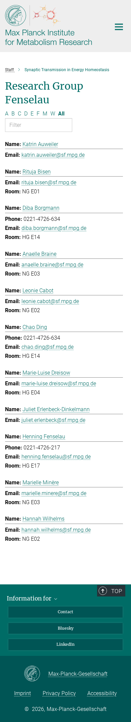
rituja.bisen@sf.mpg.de (48, 182)
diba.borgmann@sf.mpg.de (53, 228)
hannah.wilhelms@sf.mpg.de (56, 530)
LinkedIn (65, 644)
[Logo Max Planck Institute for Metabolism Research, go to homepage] (53, 25)
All (61, 113)
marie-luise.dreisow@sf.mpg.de (58, 383)
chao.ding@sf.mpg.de (47, 347)
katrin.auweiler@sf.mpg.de (53, 155)
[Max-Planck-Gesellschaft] (36, 674)
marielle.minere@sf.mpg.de (53, 493)
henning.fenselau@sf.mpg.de (56, 456)
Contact (65, 611)
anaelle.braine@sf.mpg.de (52, 264)
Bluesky (66, 628)
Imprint (22, 693)
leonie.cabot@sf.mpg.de (50, 301)
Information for (30, 598)
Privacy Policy (59, 693)
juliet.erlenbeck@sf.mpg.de (53, 420)
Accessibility (102, 693)
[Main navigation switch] (119, 27)
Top (116, 591)
